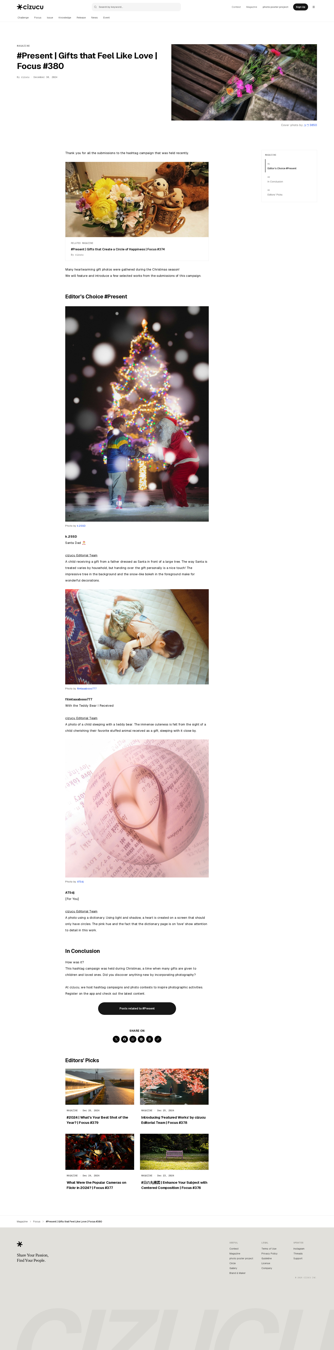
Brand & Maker (237, 1273)
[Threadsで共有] (149, 1039)
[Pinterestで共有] (141, 1039)
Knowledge (65, 17)
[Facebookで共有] (124, 1039)
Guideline (266, 1258)
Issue (50, 17)
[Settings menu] (313, 6)
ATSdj (80, 881)
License (265, 1263)
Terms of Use (268, 1248)
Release (81, 17)
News (94, 17)
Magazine (251, 7)
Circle (232, 1263)
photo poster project (275, 7)
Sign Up (300, 7)
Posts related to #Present (137, 1008)
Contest (236, 7)
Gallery (233, 1268)
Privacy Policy (269, 1253)
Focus (37, 17)
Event (106, 17)
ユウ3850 (310, 125)
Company (266, 1268)
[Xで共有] (116, 1039)
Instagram (298, 1248)
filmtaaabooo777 (87, 688)
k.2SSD (81, 525)
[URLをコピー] (157, 1039)
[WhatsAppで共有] (132, 1039)
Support (297, 1258)
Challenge (23, 17)
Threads (298, 1253)
